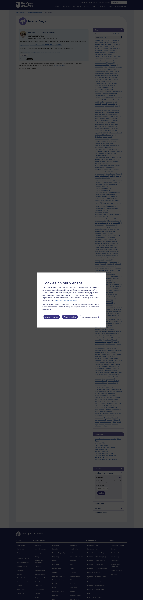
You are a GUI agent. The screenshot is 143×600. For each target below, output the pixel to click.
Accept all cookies (51, 317)
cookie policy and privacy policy (65, 300)
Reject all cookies (70, 317)
